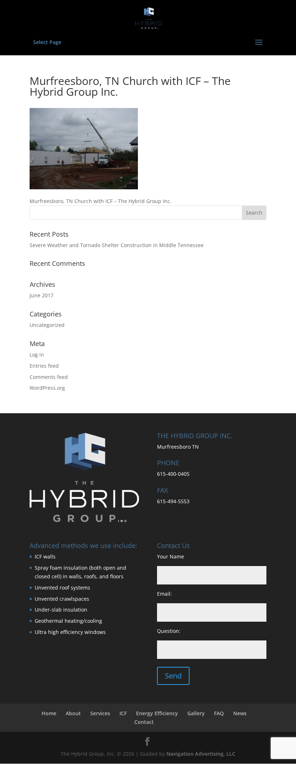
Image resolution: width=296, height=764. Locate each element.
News (240, 713)
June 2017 (41, 295)
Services (100, 713)
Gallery (196, 713)
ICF (123, 713)
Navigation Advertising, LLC (200, 753)
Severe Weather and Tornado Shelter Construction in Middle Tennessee (117, 245)
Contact (144, 721)
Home (49, 713)
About (73, 713)
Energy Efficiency (157, 713)
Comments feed (49, 377)
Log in (37, 354)
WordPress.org (47, 387)
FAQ (219, 713)
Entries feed (44, 365)
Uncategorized (47, 324)
